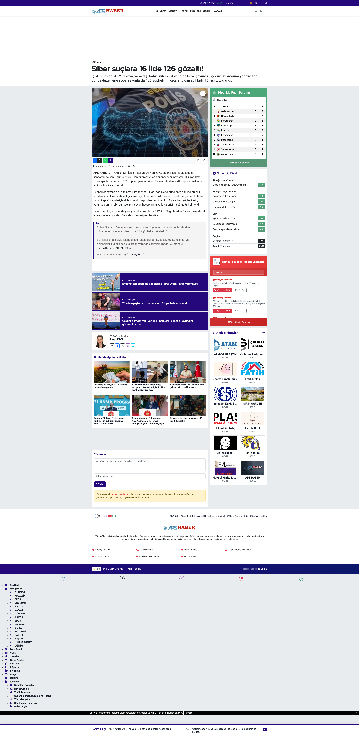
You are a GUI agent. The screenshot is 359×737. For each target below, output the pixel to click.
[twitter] (122, 578)
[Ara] (256, 11)
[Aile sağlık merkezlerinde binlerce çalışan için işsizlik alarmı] (188, 371)
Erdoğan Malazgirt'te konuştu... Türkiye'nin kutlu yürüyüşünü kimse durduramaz (110, 421)
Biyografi (15, 670)
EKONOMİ (195, 11)
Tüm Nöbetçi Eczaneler (240, 322)
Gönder (100, 484)
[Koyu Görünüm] (261, 11)
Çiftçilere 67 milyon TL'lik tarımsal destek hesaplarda (111, 386)
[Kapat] (357, 712)
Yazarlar (14, 656)
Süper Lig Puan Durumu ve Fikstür (32, 695)
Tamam (188, 712)
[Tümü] (263, 332)
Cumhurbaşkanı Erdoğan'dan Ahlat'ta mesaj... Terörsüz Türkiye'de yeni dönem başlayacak (149, 421)
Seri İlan (14, 663)
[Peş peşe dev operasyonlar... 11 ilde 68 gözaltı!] (188, 405)
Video (13, 653)
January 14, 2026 (138, 254)
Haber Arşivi (190, 556)
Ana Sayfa (15, 585)
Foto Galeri (16, 649)
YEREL (211, 516)
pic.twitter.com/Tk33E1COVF (115, 248)
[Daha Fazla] (110, 160)
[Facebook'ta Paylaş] (95, 160)
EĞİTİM (264, 516)
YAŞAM (218, 11)
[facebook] (62, 578)
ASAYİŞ (184, 516)
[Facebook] (117, 345)
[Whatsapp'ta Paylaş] (105, 160)
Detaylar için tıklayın (238, 162)
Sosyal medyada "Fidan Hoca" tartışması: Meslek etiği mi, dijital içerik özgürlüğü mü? (148, 387)
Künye (13, 674)
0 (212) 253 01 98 (223, 290)
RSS (97, 569)
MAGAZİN (174, 11)
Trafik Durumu (190, 549)
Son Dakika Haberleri (149, 556)
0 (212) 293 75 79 (223, 311)
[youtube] (241, 578)
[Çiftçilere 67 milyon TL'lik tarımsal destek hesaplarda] (112, 371)
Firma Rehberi (17, 660)
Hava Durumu (146, 549)
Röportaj (14, 667)
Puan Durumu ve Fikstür (240, 549)
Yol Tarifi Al (240, 290)
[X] (99, 516)
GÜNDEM (161, 11)
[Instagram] (128, 345)
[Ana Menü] (266, 11)
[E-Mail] (112, 345)
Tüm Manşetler (102, 556)
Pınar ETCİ (116, 339)
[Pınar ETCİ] (100, 341)
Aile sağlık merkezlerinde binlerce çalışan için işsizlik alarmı (187, 386)
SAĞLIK (207, 11)
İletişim (14, 677)
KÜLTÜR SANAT (251, 516)
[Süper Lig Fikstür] (263, 173)
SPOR (185, 11)
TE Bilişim (262, 569)
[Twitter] (122, 345)
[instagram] (182, 578)
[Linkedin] (133, 345)
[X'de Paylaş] (99, 160)
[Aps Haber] (108, 10)
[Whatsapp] (114, 516)
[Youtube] (109, 516)
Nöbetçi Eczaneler (103, 549)
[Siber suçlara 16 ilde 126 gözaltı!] (150, 122)
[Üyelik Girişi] (265, 3)
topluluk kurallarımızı (121, 494)
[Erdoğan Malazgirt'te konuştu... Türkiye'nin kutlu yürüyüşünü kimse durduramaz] (112, 405)
